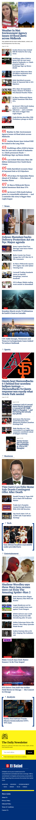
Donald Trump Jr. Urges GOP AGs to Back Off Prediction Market (23, 498)
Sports (4, 63)
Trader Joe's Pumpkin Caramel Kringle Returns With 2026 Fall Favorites (22, 507)
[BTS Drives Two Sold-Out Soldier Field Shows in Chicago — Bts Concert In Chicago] (18, 676)
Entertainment (5, 581)
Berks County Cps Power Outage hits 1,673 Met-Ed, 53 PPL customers (23, 257)
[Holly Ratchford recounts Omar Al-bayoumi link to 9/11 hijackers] (7, 82)
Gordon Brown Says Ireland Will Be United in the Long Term (22, 52)
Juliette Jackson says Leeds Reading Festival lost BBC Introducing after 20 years (22, 616)
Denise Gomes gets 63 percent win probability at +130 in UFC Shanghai (23, 444)
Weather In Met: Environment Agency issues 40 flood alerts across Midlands (14, 34)
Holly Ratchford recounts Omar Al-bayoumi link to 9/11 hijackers (22, 82)
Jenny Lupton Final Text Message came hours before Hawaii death (23, 248)
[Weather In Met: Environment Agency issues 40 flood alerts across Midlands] (18, 15)
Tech (3, 76)
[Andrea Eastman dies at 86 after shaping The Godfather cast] (7, 633)
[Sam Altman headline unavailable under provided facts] (18, 534)
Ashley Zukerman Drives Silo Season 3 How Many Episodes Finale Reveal (23, 624)
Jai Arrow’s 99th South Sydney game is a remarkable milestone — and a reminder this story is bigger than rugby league (23, 109)
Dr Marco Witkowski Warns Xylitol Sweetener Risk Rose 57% (22, 99)
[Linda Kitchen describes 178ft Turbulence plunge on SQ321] (7, 119)
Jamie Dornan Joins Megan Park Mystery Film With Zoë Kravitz (23, 598)
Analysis (5, 716)
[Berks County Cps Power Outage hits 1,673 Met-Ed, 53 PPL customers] (7, 257)
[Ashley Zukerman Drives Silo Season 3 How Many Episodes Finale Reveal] (7, 624)
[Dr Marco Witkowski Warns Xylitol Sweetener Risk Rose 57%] (7, 100)
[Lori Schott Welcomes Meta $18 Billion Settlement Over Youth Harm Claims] (7, 74)
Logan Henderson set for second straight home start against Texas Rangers (22, 607)
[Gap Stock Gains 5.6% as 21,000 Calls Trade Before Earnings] (7, 516)
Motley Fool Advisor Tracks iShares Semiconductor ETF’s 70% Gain (16, 721)
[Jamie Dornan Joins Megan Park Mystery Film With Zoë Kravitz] (7, 599)
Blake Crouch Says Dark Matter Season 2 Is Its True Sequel (15, 661)
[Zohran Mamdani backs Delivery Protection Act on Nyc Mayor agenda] (18, 222)
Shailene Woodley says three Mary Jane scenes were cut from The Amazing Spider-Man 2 (16, 588)
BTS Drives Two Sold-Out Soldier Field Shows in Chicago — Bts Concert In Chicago (18, 689)
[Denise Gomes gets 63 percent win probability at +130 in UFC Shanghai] (11, 444)
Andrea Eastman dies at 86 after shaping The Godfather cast (23, 633)
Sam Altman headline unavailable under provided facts (18, 546)
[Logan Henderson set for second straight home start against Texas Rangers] (7, 607)
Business (4, 483)
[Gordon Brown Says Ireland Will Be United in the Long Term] (7, 52)
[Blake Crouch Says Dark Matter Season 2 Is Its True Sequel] (18, 648)
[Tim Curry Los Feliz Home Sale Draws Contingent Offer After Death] (18, 472)
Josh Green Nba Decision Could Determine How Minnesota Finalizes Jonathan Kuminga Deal (23, 421)
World (4, 54)
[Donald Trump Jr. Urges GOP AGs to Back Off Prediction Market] (7, 498)
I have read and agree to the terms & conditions (15, 756)
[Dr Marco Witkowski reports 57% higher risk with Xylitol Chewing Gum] (7, 266)
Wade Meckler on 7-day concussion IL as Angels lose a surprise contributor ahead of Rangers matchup (23, 431)
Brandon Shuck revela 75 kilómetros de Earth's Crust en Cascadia (17, 312)
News (4, 27)
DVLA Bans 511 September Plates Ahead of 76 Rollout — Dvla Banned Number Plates (22, 91)
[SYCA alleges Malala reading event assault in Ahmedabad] (7, 284)
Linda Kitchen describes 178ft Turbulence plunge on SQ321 (22, 118)
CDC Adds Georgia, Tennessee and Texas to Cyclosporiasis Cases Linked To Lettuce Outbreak (17, 341)
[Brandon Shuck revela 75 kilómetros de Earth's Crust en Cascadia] (18, 299)
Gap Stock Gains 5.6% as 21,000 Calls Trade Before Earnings (22, 516)
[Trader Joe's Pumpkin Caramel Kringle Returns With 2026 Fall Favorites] (7, 507)
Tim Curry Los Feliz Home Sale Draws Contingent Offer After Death (18, 489)
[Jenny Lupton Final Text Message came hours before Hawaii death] (7, 249)
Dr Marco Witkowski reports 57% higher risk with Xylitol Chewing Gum (23, 266)
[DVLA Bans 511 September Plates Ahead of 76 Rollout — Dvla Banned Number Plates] (7, 91)
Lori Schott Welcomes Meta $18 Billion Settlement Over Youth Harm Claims (22, 73)
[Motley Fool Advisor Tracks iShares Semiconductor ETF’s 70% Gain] (18, 708)
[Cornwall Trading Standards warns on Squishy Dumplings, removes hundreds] (7, 274)
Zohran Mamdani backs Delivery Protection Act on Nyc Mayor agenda (18, 239)
